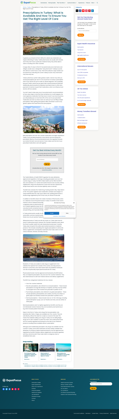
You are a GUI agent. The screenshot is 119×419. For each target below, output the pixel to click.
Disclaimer (88, 413)
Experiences (81, 2)
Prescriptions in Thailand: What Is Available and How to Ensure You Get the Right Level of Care (45, 366)
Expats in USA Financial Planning (68, 394)
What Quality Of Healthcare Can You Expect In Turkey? (46, 355)
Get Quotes (82, 59)
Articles (26, 363)
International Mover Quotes (67, 386)
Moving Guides (52, 2)
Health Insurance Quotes (67, 382)
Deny (67, 213)
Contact (34, 398)
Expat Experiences (36, 384)
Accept (51, 213)
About (33, 400)
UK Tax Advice (64, 388)
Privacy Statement (62, 216)
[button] (74, 202)
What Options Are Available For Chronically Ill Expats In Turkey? (63, 355)
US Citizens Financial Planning (68, 392)
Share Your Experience (37, 386)
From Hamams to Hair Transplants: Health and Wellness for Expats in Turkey (30, 355)
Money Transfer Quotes (66, 384)
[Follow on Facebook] (80, 10)
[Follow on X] (77, 10)
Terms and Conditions (79, 413)
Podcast (88, 2)
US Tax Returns (64, 390)
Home (24, 7)
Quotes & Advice (71, 2)
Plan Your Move (61, 2)
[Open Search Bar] (97, 3)
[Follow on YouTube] (83, 10)
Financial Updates (36, 390)
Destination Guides (36, 382)
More (92, 2)
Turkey (29, 7)
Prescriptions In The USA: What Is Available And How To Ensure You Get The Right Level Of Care (45, 365)
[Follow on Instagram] (86, 10)
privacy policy (48, 170)
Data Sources (113, 413)
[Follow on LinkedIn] (92, 10)
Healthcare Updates (37, 392)
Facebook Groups (36, 396)
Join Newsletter (35, 394)
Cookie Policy (55, 216)
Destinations (44, 2)
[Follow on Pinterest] (89, 10)
